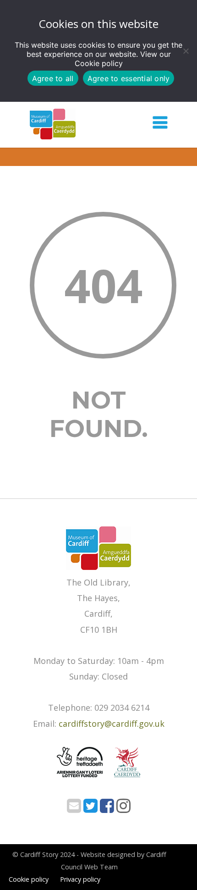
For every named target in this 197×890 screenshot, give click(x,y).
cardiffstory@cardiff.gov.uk (111, 723)
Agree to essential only (129, 78)
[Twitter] (90, 808)
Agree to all (53, 78)
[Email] (74, 808)
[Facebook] (107, 808)
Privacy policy (80, 879)
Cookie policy (99, 63)
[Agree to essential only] (185, 50)
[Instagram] (123, 808)
